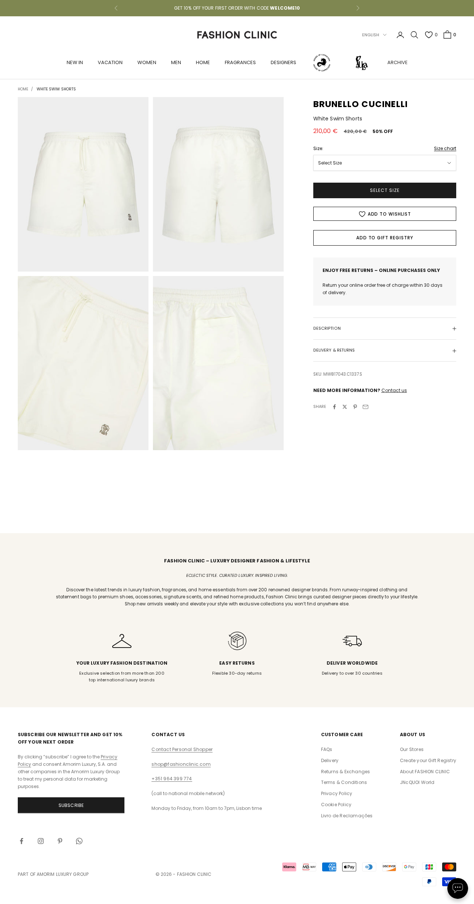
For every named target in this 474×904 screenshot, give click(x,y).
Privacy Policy (337, 793)
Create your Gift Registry (428, 760)
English (371, 35)
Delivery (330, 760)
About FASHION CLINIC (425, 771)
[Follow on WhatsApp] (79, 841)
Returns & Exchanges (345, 771)
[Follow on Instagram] (40, 841)
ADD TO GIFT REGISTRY (384, 238)
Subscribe (71, 805)
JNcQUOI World (417, 782)
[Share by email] (365, 407)
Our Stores (412, 749)
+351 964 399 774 (171, 778)
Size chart (445, 148)
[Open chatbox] (457, 888)
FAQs (327, 749)
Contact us (394, 391)
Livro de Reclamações (347, 815)
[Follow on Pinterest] (60, 841)
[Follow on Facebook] (21, 841)
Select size (385, 190)
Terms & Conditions (344, 782)
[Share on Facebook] (334, 407)
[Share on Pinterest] (355, 407)
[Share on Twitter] (345, 407)
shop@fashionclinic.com (180, 764)
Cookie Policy (336, 804)
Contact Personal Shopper (182, 749)
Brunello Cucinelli (360, 104)
